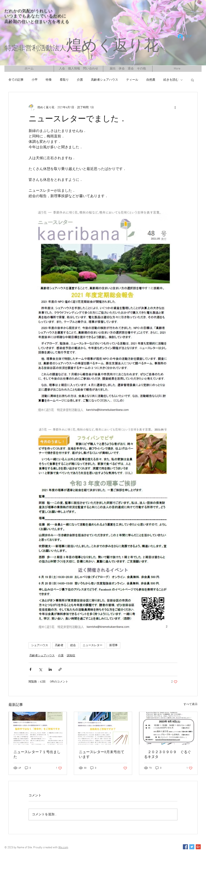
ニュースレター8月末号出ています (101, 754)
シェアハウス (39, 645)
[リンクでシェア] (60, 669)
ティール (132, 80)
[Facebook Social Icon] (185, 846)
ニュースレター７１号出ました (37, 754)
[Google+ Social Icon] (198, 846)
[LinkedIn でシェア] (50, 669)
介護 (80, 80)
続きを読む (170, 80)
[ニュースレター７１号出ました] (38, 728)
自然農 (150, 80)
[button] (192, 79)
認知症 (71, 655)
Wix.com (63, 847)
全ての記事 (16, 80)
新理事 (113, 645)
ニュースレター (92, 645)
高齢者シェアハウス (104, 80)
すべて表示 (190, 704)
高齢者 (59, 645)
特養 (49, 80)
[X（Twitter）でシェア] (40, 669)
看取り (64, 80)
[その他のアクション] (175, 107)
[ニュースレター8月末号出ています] (103, 728)
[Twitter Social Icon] (191, 846)
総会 (73, 645)
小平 (35, 80)
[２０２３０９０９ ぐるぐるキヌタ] (168, 728)
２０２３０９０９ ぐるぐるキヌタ (167, 754)
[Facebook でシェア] (30, 669)
